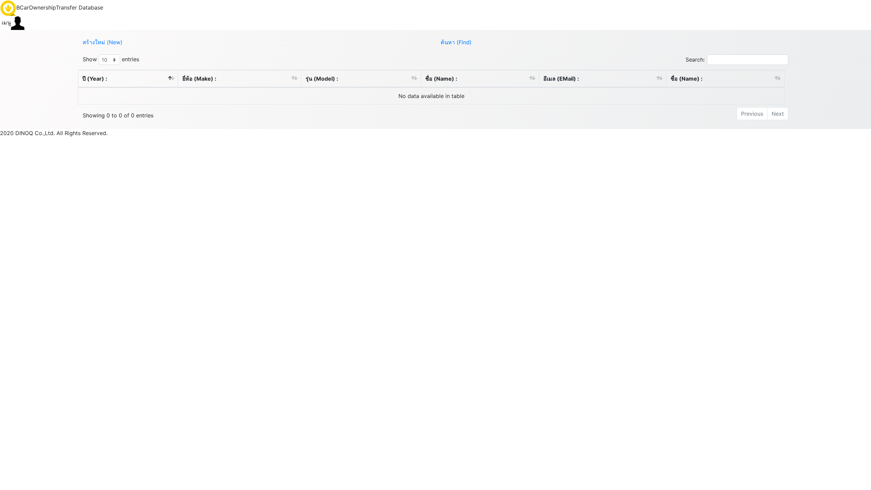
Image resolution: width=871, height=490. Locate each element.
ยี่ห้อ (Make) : (199, 78)
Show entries (111, 59)
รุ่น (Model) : (322, 78)
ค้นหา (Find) (456, 42)
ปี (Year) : (94, 78)
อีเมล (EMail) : (561, 78)
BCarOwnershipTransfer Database (59, 7)
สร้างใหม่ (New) (102, 42)
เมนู (5, 22)
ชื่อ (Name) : (441, 78)
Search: (695, 59)
